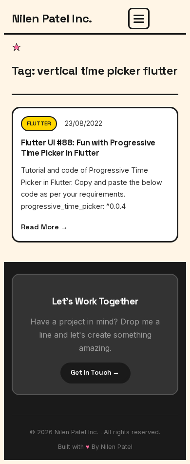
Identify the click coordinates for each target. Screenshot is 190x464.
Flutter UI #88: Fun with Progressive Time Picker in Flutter (88, 147)
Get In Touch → (95, 372)
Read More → (44, 226)
